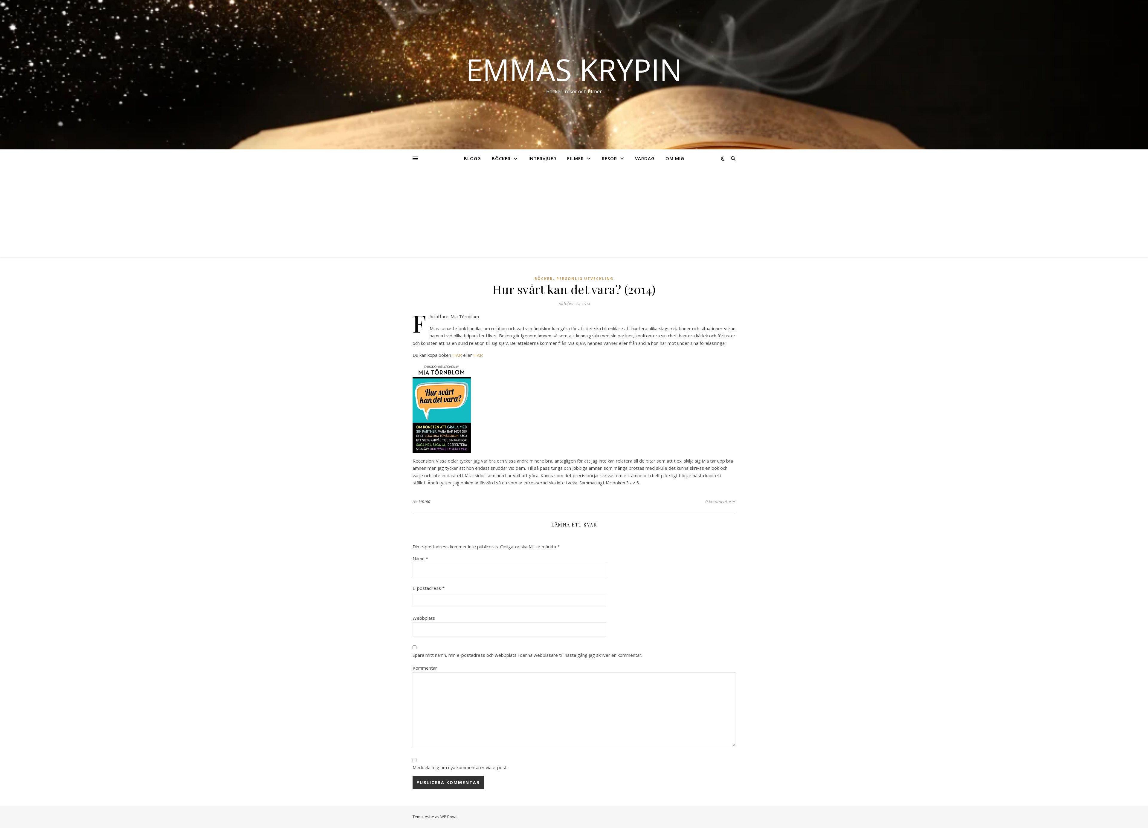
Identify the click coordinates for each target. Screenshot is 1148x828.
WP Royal (448, 816)
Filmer (575, 158)
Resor (609, 158)
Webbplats (424, 618)
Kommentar (425, 668)
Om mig (674, 158)
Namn (420, 558)
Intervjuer (542, 158)
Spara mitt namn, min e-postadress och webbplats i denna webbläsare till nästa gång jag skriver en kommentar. (527, 655)
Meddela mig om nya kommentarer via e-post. (460, 767)
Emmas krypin (574, 69)
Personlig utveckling (584, 278)
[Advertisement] (574, 212)
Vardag (645, 158)
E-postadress (429, 588)
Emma (425, 501)
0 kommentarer (720, 501)
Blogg (472, 158)
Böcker (501, 158)
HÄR (457, 355)
